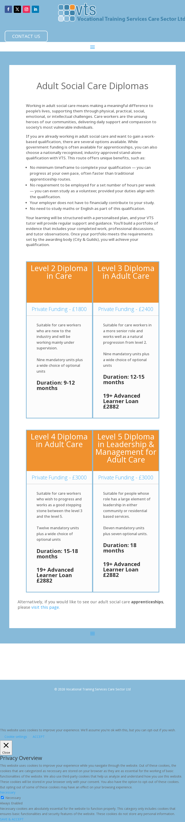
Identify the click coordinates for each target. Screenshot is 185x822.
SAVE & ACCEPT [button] (12, 819)
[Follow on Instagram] (26, 9)
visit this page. (45, 607)
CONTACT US (26, 36)
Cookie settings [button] (16, 736)
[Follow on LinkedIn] (35, 9)
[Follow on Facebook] (8, 9)
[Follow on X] (17, 9)
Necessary (13, 798)
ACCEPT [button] (39, 736)
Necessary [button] (7, 792)
